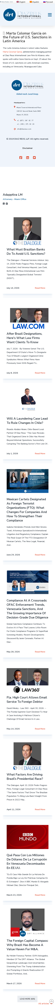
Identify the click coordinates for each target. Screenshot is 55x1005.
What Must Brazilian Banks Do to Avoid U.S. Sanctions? (26, 251)
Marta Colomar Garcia (12, 51)
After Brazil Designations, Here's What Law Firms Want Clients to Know (24, 338)
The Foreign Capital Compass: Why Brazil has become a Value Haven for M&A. (27, 945)
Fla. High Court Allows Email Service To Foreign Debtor (27, 699)
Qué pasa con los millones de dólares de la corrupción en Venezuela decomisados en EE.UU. (27, 861)
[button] (50, 14)
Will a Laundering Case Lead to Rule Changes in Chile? (27, 421)
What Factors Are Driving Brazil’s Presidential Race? (25, 776)
